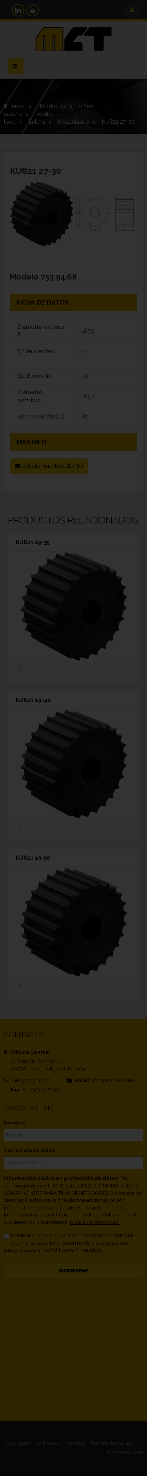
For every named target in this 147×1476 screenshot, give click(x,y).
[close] (126, 685)
